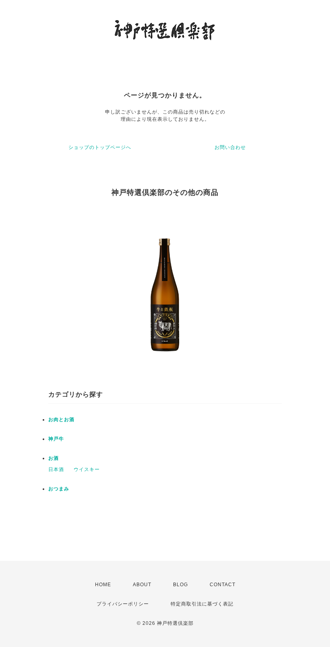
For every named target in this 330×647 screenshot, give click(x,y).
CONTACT (222, 584)
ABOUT (142, 584)
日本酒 (56, 469)
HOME (103, 584)
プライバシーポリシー (123, 604)
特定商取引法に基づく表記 (202, 604)
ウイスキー (87, 469)
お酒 (53, 458)
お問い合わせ (230, 147)
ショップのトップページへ (99, 147)
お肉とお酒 (61, 419)
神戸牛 (56, 439)
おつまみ (58, 489)
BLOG (180, 584)
